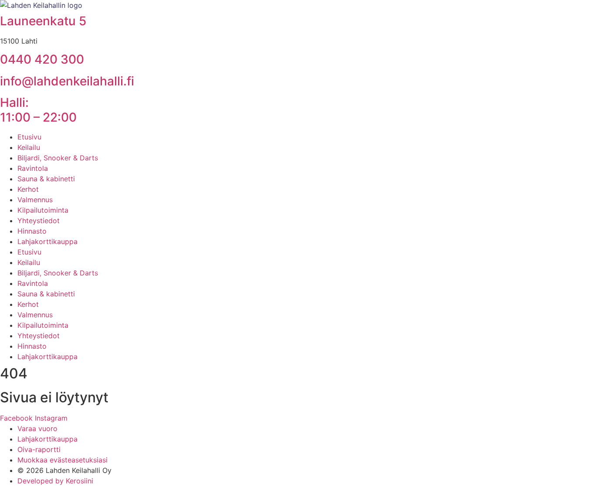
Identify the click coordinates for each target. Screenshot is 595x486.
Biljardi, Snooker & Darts (57, 157)
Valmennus (35, 199)
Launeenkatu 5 (43, 21)
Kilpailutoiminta (42, 210)
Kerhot (28, 189)
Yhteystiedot (38, 220)
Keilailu (28, 147)
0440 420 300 (42, 59)
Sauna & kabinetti (46, 178)
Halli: (38, 110)
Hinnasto (32, 231)
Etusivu (29, 137)
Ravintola (32, 168)
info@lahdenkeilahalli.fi (67, 81)
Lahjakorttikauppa (47, 241)
